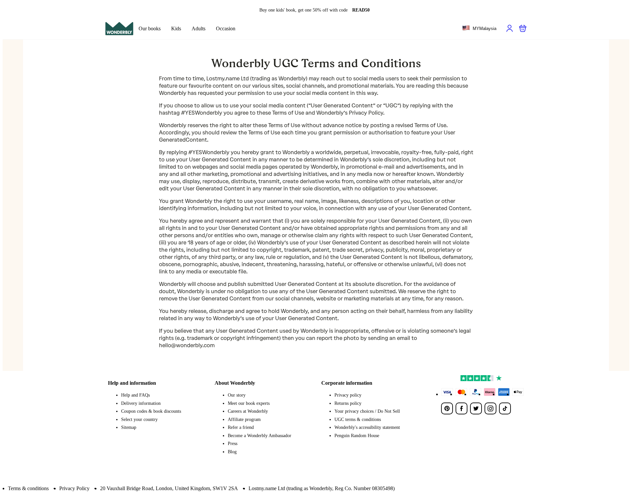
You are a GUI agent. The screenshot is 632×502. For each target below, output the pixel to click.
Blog (232, 451)
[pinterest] (447, 408)
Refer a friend (241, 427)
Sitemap (128, 427)
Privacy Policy (74, 488)
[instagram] (490, 408)
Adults (198, 28)
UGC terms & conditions (357, 419)
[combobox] (479, 29)
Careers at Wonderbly (248, 411)
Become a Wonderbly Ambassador (259, 435)
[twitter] (476, 408)
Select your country (139, 419)
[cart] (523, 28)
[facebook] (461, 408)
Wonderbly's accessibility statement (367, 427)
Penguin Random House (356, 435)
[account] (510, 28)
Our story (237, 395)
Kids (176, 28)
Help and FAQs (135, 395)
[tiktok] (505, 408)
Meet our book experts (249, 403)
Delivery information (141, 403)
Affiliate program (244, 419)
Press (232, 443)
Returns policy (347, 403)
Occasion (225, 28)
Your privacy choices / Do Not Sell (367, 411)
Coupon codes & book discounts (151, 411)
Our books (150, 28)
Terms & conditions (28, 488)
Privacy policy (347, 395)
